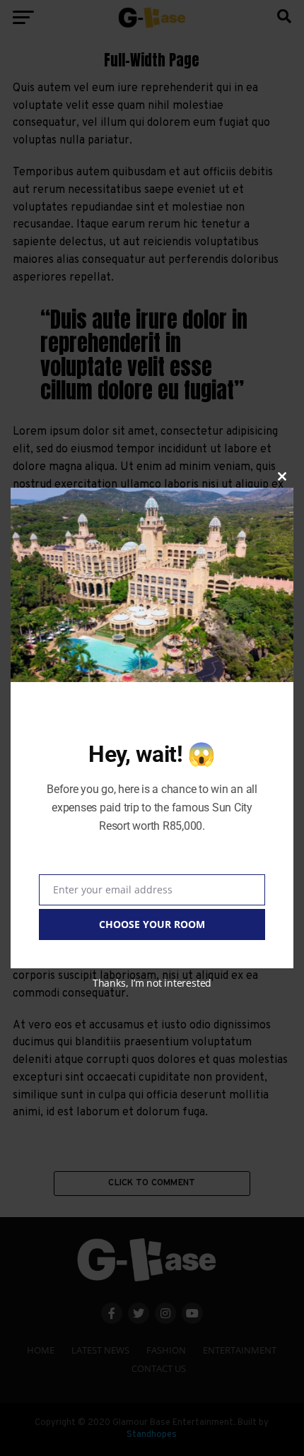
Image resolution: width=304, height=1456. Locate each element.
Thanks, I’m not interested (152, 983)
